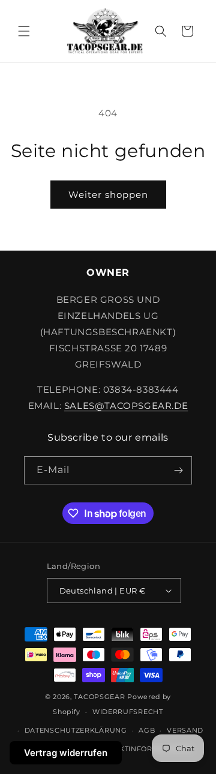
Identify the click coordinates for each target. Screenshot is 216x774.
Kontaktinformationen (143, 749)
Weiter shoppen (108, 194)
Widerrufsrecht (127, 711)
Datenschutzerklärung (76, 730)
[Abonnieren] (178, 470)
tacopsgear (99, 696)
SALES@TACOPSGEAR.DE (126, 405)
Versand (185, 730)
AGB (147, 730)
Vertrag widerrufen (65, 752)
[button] (24, 31)
